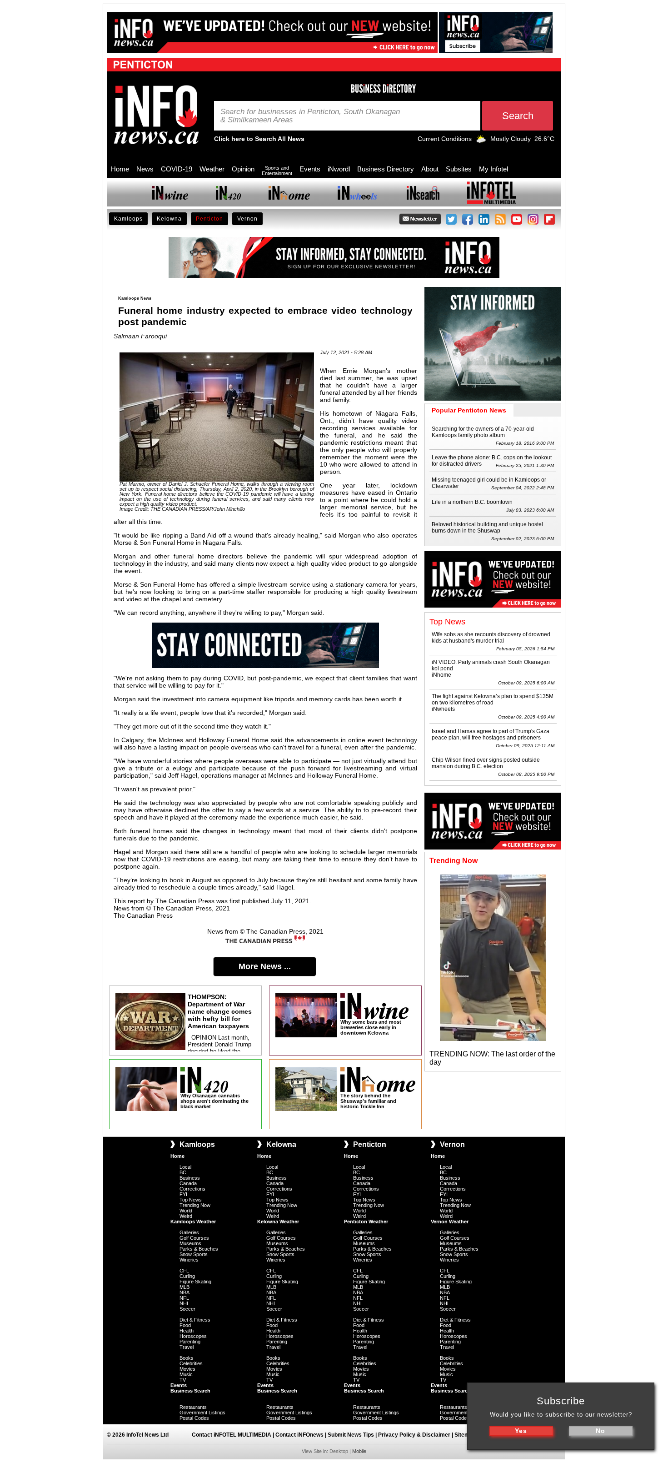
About (430, 169)
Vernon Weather (450, 1221)
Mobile (359, 1451)
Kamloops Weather (193, 1221)
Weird (185, 1216)
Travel (186, 1347)
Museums (190, 1243)
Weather (211, 169)
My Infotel (493, 169)
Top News (190, 1199)
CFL (184, 1270)
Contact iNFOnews (299, 1435)
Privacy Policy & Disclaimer (414, 1435)
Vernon (247, 219)
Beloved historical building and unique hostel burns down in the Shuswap (487, 527)
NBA (184, 1292)
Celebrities (191, 1363)
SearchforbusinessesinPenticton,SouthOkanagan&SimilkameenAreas (310, 116)
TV (182, 1380)
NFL (184, 1298)
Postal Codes (194, 1418)
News (145, 169)
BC (182, 1172)
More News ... (265, 966)
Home (120, 169)
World (185, 1210)
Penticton (209, 219)
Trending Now (194, 1205)
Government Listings (202, 1412)
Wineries (189, 1259)
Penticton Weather (366, 1221)
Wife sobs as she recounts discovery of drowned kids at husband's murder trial (491, 637)
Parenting (189, 1341)
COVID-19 (176, 169)
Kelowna (169, 219)
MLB (184, 1287)
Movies (187, 1369)
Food (185, 1325)
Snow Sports (193, 1254)
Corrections (192, 1189)
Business (189, 1178)
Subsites (459, 169)
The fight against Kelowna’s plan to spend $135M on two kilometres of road (492, 699)
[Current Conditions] (481, 141)
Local (185, 1167)
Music (186, 1374)
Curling (187, 1276)
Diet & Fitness (194, 1319)
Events (309, 169)
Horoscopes (193, 1336)
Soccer (187, 1309)
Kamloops (128, 219)
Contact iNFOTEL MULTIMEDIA (231, 1435)
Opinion (243, 169)
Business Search (190, 1390)
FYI (183, 1194)
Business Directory (385, 169)
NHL (184, 1303)
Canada (188, 1183)
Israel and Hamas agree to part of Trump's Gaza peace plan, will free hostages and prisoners (490, 734)
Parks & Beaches (198, 1249)
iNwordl (339, 169)
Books (186, 1358)
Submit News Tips (351, 1435)
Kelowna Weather (278, 1221)
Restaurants (193, 1407)
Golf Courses (194, 1238)
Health (186, 1330)
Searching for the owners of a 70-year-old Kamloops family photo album (483, 432)
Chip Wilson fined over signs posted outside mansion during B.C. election (486, 763)
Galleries (189, 1232)
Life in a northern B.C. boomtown (472, 502)
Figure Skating (195, 1281)
